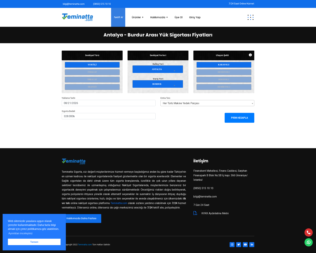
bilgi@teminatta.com (74, 4)
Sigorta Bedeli (68, 111)
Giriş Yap (194, 17)
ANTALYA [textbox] (157, 69)
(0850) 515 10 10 (102, 4)
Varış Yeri (158, 79)
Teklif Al (118, 17)
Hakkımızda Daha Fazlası (81, 218)
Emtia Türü (165, 98)
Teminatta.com (119, 203)
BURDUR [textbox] (156, 84)
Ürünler (136, 17)
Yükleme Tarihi (68, 98)
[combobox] (158, 69)
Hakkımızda (157, 17)
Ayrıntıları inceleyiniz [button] (20, 233)
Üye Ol (179, 17)
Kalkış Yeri (158, 64)
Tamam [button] (34, 242)
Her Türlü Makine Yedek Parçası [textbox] (181, 103)
